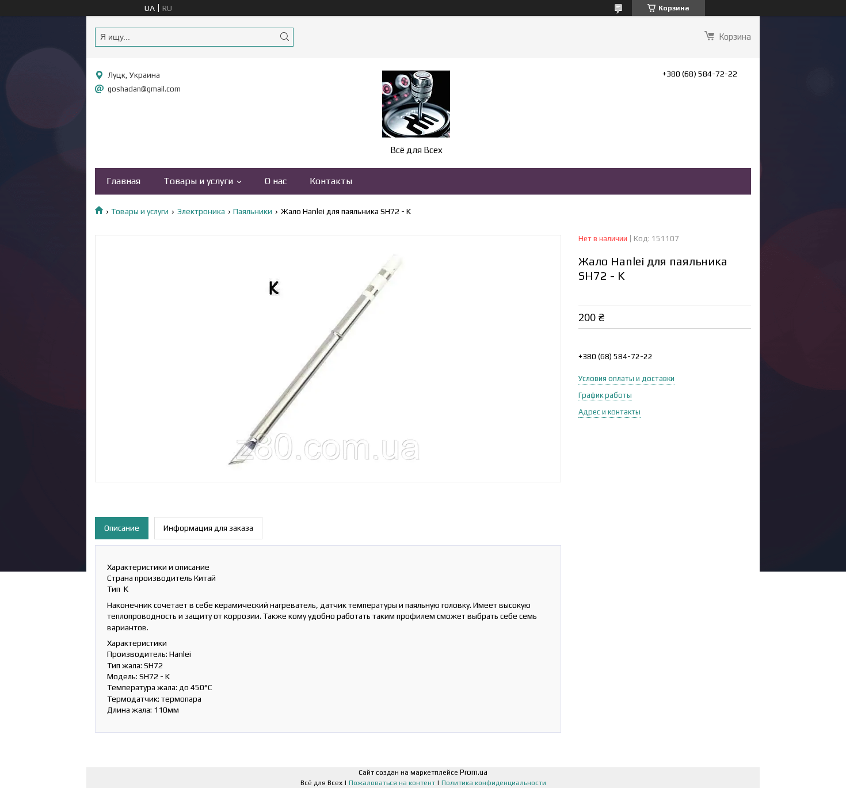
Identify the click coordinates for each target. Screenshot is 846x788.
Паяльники (252, 211)
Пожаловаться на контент (392, 783)
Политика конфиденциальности (493, 783)
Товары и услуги (198, 181)
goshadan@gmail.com (144, 89)
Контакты (331, 181)
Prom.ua (473, 772)
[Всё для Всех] (416, 104)
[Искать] (284, 36)
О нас (276, 181)
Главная (123, 181)
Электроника (201, 211)
